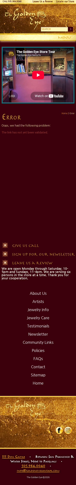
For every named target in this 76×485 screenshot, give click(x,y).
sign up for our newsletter (43, 254)
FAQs (38, 359)
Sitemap (38, 375)
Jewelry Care (38, 318)
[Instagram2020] (68, 433)
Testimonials (38, 326)
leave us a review (32, 262)
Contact (38, 367)
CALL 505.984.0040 (12, 1)
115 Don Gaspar (13, 456)
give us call (25, 245)
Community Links (38, 342)
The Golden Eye (38, 19)
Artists (38, 301)
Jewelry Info (38, 310)
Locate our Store (65, 1)
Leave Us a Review (43, 1)
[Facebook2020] (59, 433)
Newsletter (38, 334)
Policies (38, 350)
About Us (38, 293)
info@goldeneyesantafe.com (38, 470)
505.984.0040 (33, 465)
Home (65, 113)
